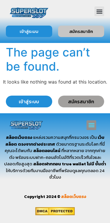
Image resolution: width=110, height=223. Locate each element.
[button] (99, 11)
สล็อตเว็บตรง (73, 197)
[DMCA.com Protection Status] (55, 214)
